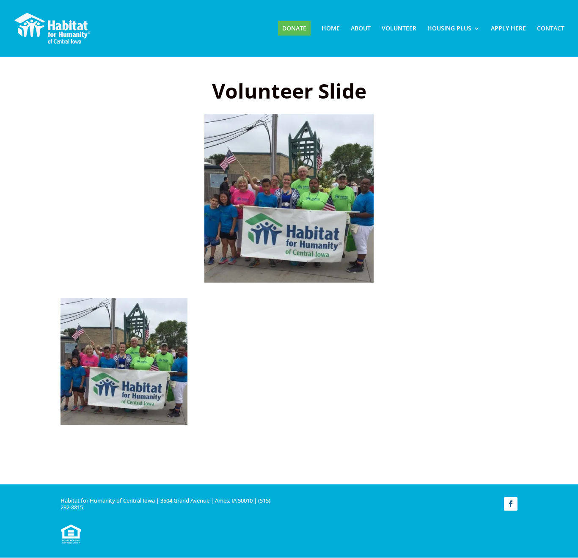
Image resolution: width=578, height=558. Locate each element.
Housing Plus (449, 28)
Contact (550, 28)
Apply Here (508, 28)
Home (331, 28)
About (361, 28)
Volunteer (399, 28)
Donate (294, 28)
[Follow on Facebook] (510, 504)
